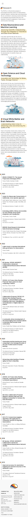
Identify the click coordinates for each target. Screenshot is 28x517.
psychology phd (18, 498)
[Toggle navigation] (2, 3)
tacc (2, 512)
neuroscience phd (18, 496)
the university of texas (6, 514)
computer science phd (19, 495)
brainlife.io (16, 502)
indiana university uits (6, 509)
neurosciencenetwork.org (20, 504)
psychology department (7, 510)
